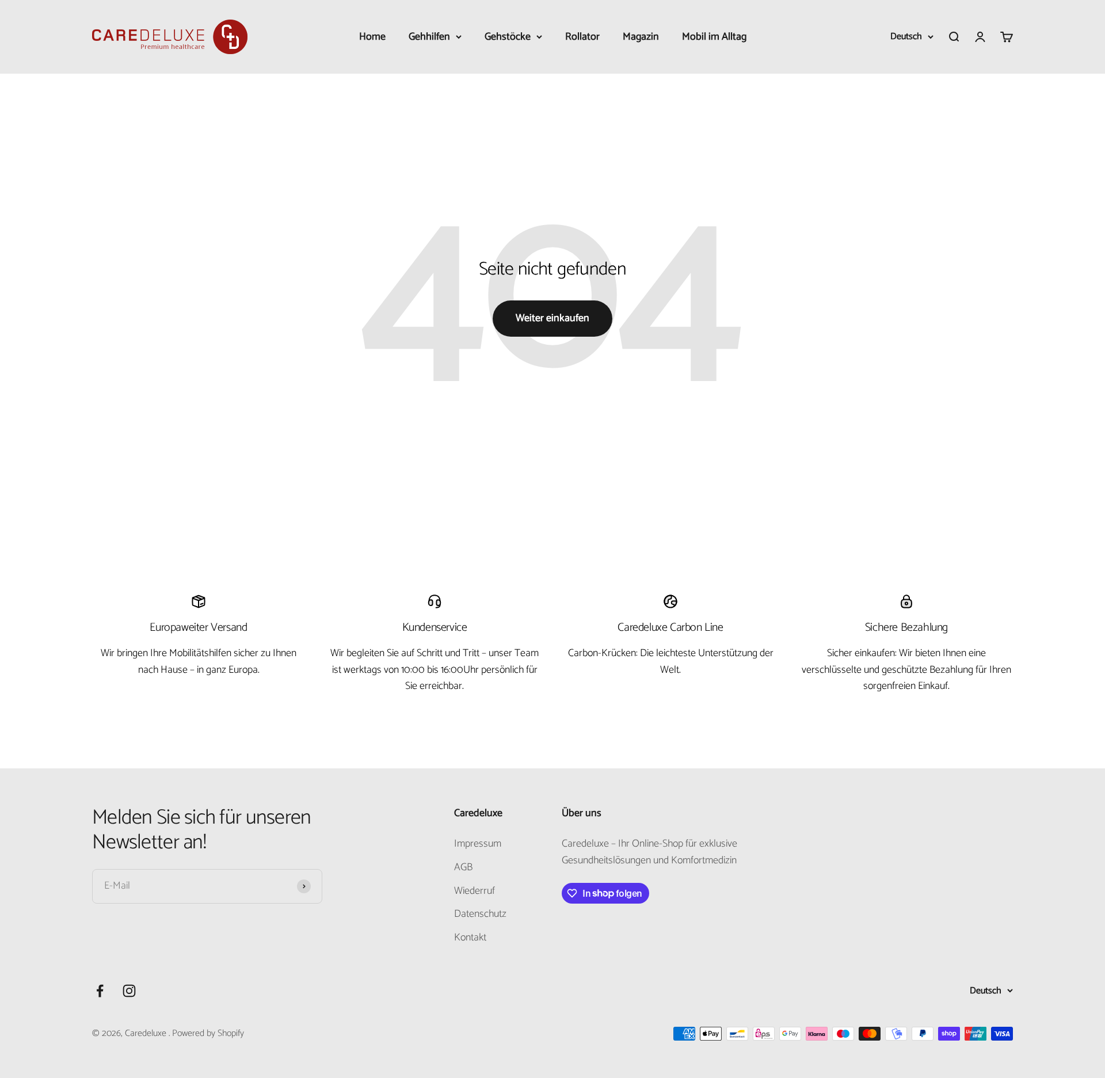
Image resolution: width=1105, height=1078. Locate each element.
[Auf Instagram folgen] (129, 991)
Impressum (477, 844)
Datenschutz (480, 914)
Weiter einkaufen (552, 318)
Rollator (582, 36)
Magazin (641, 36)
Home (372, 36)
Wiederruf (474, 891)
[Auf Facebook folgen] (100, 991)
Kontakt (470, 938)
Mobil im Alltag (714, 36)
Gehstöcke (508, 37)
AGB (463, 867)
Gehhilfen (429, 37)
